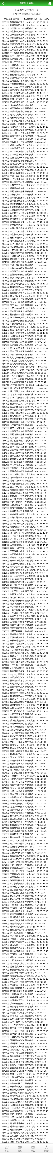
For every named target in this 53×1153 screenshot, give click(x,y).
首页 (6, 1150)
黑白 (33, 1150)
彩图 (20, 1150)
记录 (46, 1150)
